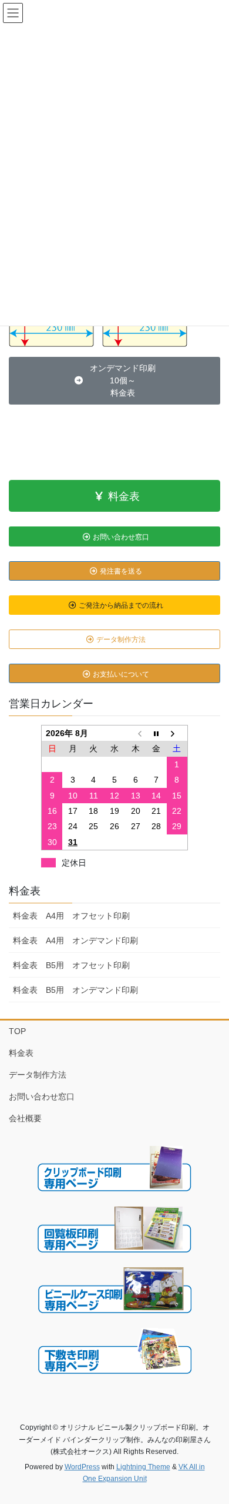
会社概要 (25, 1118)
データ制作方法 (37, 1074)
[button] (114, 381)
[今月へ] (156, 733)
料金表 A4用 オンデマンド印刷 (75, 940)
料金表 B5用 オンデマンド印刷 (75, 990)
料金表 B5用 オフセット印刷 (71, 965)
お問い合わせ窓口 (42, 1096)
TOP (17, 1031)
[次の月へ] (177, 733)
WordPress (82, 1467)
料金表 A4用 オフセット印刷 (71, 915)
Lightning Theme (143, 1467)
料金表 (25, 891)
